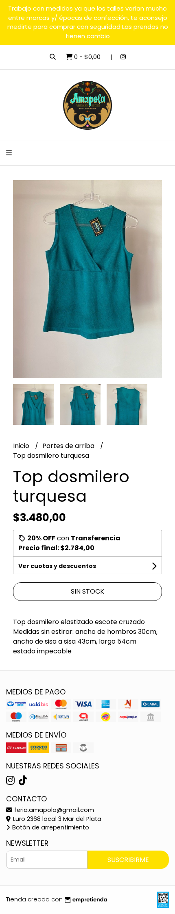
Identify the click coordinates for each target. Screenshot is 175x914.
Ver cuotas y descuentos (57, 566)
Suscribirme (128, 859)
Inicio (22, 445)
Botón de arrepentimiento (50, 827)
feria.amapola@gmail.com (53, 810)
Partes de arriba (69, 445)
